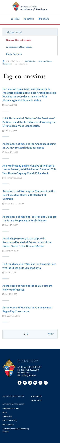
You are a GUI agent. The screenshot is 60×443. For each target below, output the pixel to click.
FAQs (4, 412)
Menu (16, 19)
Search (30, 19)
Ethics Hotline (8, 425)
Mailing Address (29, 375)
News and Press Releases (18, 40)
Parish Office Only (9, 421)
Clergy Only (7, 416)
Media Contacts (14, 54)
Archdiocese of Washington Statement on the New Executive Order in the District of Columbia (28, 195)
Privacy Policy (36, 396)
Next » (51, 333)
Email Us (25, 372)
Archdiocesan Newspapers (19, 47)
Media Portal (14, 32)
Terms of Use (36, 400)
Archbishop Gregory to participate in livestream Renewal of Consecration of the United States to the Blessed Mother (26, 242)
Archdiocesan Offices (13, 396)
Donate (45, 19)
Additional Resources (13, 404)
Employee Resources (10, 408)
